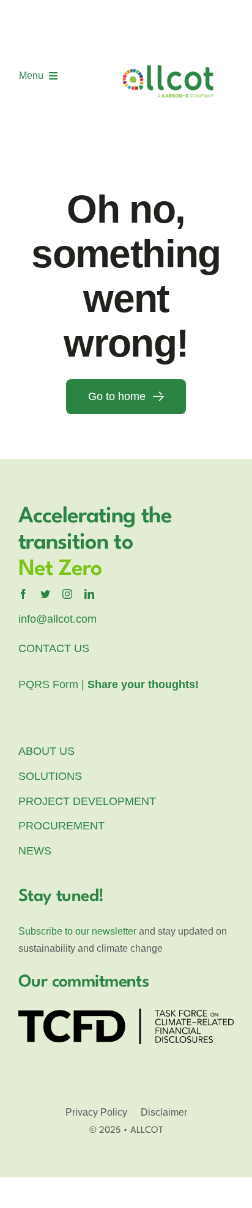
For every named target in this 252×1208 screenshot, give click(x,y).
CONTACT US (53, 648)
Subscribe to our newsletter (77, 931)
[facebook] (23, 594)
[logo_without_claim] (168, 20)
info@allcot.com (57, 619)
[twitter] (45, 594)
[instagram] (67, 594)
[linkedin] (89, 594)
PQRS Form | (108, 684)
